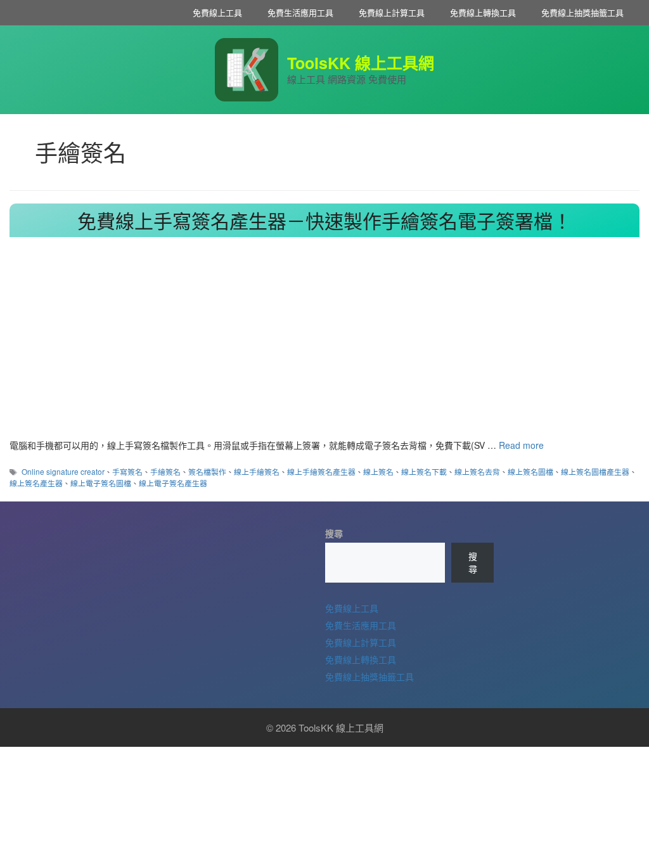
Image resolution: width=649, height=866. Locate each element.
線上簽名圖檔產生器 (595, 471)
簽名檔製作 (207, 471)
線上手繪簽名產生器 (321, 471)
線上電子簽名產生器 (173, 482)
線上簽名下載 (424, 471)
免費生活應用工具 (300, 12)
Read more (521, 445)
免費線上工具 (217, 12)
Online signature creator (63, 471)
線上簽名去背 (477, 471)
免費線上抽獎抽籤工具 (582, 12)
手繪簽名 (165, 471)
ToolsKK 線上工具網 (360, 62)
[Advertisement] (324, 343)
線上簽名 (378, 471)
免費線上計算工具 (392, 12)
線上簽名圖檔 (530, 471)
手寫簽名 (127, 471)
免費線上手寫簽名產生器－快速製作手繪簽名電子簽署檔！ (324, 220)
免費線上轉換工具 (483, 12)
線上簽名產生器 (36, 482)
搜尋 (334, 533)
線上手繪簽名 (257, 471)
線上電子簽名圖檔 (100, 482)
